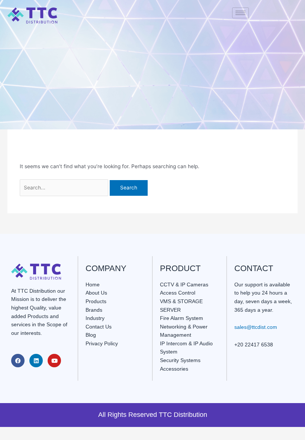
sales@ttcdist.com (255, 327)
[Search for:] (65, 188)
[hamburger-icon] (240, 12)
